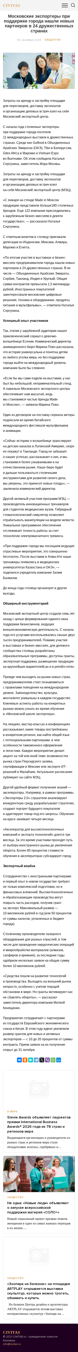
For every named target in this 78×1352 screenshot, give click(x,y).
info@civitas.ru (12, 1344)
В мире (12, 1111)
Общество (52, 39)
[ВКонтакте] (19, 1060)
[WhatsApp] (53, 1060)
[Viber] (47, 1060)
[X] (41, 1060)
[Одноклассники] (25, 1060)
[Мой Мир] (58, 1060)
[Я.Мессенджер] (30, 1060)
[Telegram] (36, 1060)
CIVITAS (11, 5)
